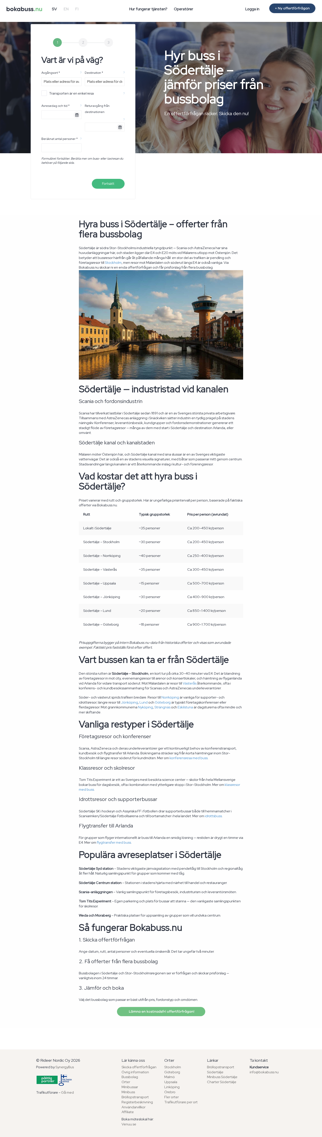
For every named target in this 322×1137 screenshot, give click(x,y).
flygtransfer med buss (114, 842)
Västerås (189, 683)
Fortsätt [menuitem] (108, 183)
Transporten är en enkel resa (71, 93)
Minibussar (130, 1087)
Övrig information (135, 1072)
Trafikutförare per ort (181, 1102)
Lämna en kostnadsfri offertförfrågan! (161, 1011)
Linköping (172, 1087)
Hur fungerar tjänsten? (148, 9)
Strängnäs (162, 707)
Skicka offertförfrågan (139, 1067)
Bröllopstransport (135, 1097)
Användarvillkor (133, 1107)
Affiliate (128, 1112)
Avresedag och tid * (55, 106)
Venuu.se (129, 1124)
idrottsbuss (213, 816)
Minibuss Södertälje (222, 1077)
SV (54, 9)
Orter (126, 1082)
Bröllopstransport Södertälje (220, 1069)
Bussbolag (130, 1077)
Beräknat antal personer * (59, 139)
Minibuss (128, 1092)
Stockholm (113, 262)
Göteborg (163, 702)
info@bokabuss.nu (264, 1072)
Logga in (252, 9)
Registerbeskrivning (137, 1102)
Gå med (67, 1092)
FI (76, 9)
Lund (144, 702)
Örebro (169, 1092)
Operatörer (183, 9)
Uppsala (170, 1082)
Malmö (169, 1077)
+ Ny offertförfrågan (292, 8)
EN (66, 9)
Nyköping (145, 707)
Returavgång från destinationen (97, 109)
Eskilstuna (185, 707)
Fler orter (171, 1097)
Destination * (94, 73)
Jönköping (129, 702)
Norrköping (170, 697)
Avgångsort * (50, 73)
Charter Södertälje (221, 1082)
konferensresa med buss (189, 758)
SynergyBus (64, 1067)
